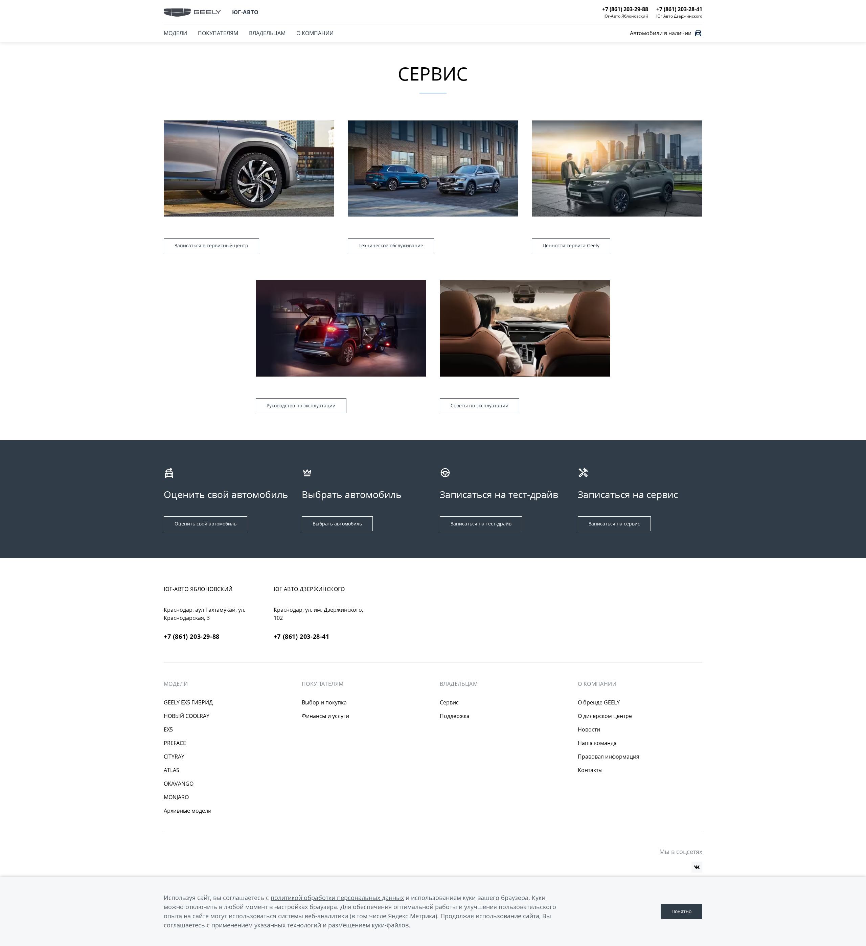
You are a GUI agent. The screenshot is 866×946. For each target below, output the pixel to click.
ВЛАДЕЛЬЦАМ (267, 33)
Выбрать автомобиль (337, 523)
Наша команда (597, 743)
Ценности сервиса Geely (571, 245)
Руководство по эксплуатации (301, 405)
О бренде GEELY (599, 702)
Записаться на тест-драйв (481, 523)
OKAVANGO (178, 783)
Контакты (590, 770)
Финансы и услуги (325, 716)
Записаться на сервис (614, 523)
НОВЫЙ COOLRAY (186, 716)
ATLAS (171, 770)
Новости (589, 729)
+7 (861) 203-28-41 (301, 636)
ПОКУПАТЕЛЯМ (218, 33)
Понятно (681, 911)
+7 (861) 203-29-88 (192, 636)
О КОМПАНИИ (315, 33)
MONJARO (176, 797)
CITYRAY (174, 756)
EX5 (168, 729)
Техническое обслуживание (391, 245)
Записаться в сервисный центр (211, 245)
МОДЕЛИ (175, 33)
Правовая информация (608, 756)
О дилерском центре (605, 716)
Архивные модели (187, 810)
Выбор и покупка (324, 702)
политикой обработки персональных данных (337, 898)
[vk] (696, 867)
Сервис (449, 702)
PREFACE (175, 743)
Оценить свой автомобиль (205, 523)
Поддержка (455, 716)
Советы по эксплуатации (479, 405)
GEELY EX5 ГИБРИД (188, 702)
